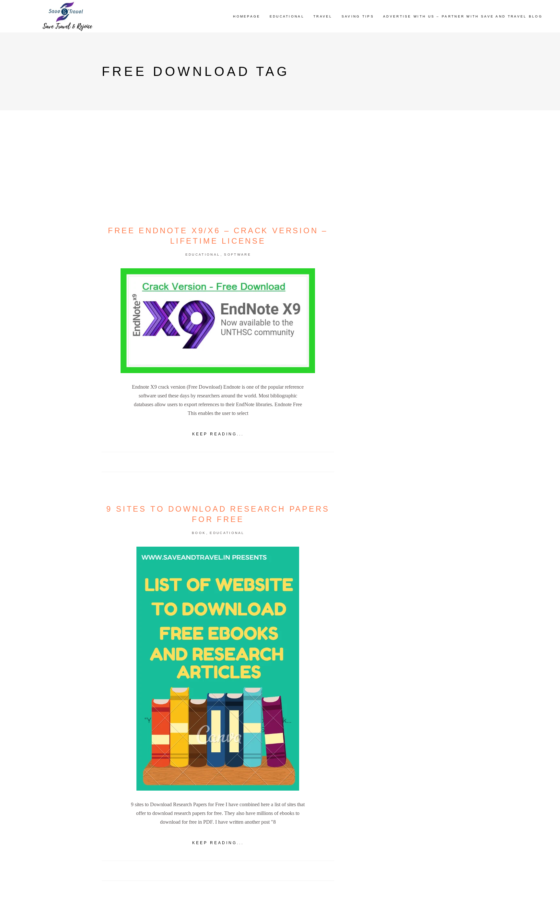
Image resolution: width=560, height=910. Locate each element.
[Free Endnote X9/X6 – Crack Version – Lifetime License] (218, 320)
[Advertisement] (404, 361)
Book (199, 533)
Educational (202, 254)
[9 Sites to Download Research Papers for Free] (217, 669)
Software (237, 254)
